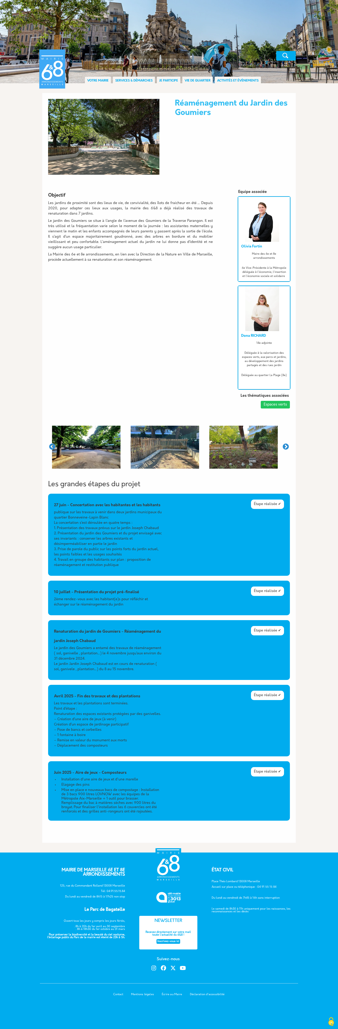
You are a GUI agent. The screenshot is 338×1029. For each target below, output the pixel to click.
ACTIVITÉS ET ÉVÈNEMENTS (238, 80)
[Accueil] (84, 56)
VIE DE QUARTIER (197, 80)
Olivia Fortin (251, 246)
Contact (118, 994)
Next (286, 447)
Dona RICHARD (253, 336)
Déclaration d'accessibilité (207, 994)
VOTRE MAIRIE (98, 80)
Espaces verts (275, 405)
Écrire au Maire (172, 994)
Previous (52, 447)
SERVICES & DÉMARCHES (134, 80)
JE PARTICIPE (168, 80)
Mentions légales (142, 994)
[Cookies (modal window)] (331, 1022)
